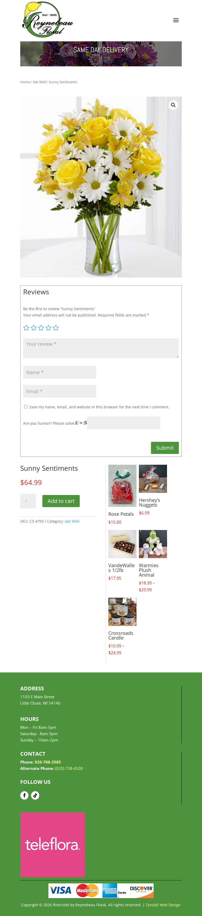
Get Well (39, 82)
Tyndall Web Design (163, 904)
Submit (165, 447)
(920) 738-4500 (69, 768)
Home (25, 82)
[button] (173, 105)
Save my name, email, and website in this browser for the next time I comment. (99, 406)
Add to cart (61, 500)
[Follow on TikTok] (35, 795)
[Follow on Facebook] (24, 795)
